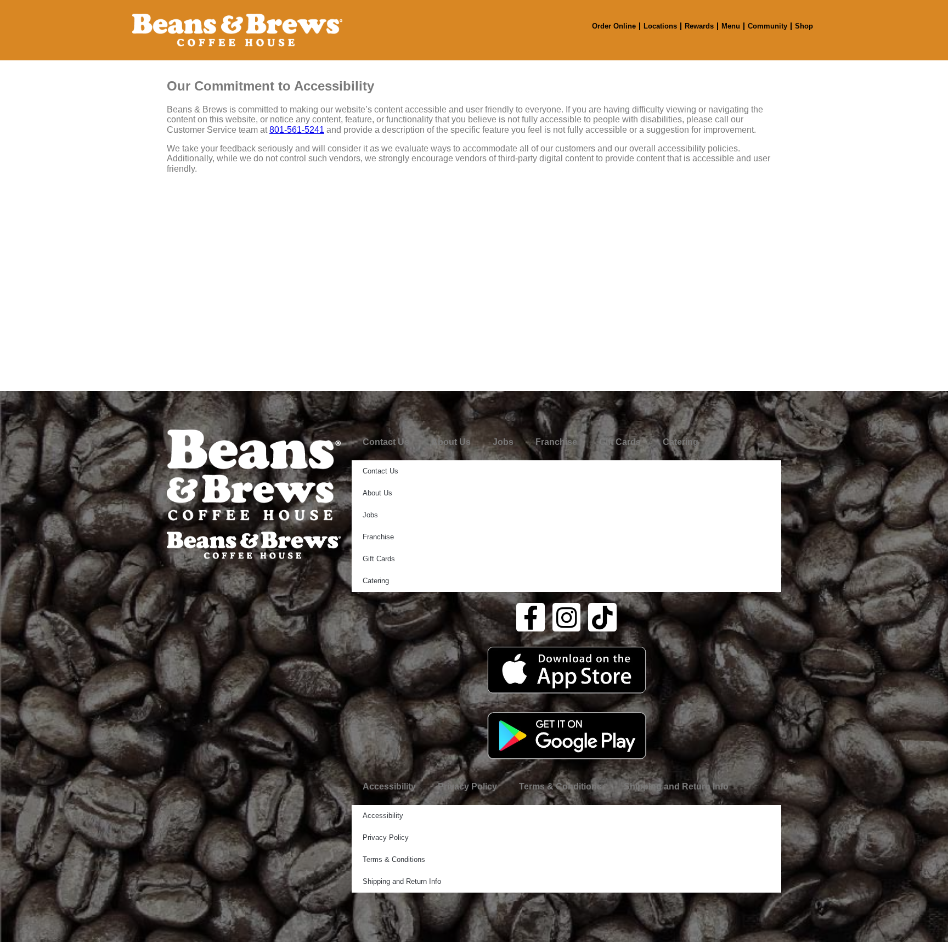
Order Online (614, 26)
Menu (730, 26)
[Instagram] (566, 617)
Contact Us (386, 442)
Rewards (699, 26)
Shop (804, 26)
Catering (680, 442)
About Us (451, 442)
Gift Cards (620, 442)
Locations (660, 26)
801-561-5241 (296, 129)
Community (767, 26)
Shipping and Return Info (676, 786)
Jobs (503, 442)
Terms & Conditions (560, 786)
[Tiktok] (602, 617)
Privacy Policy (467, 786)
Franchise (556, 442)
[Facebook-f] (530, 617)
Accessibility (389, 786)
